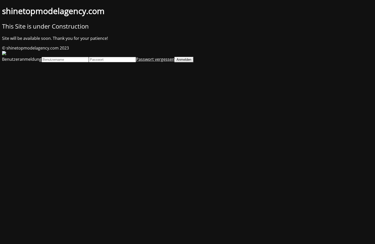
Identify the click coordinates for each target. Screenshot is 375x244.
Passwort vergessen (155, 59)
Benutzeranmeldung (22, 59)
